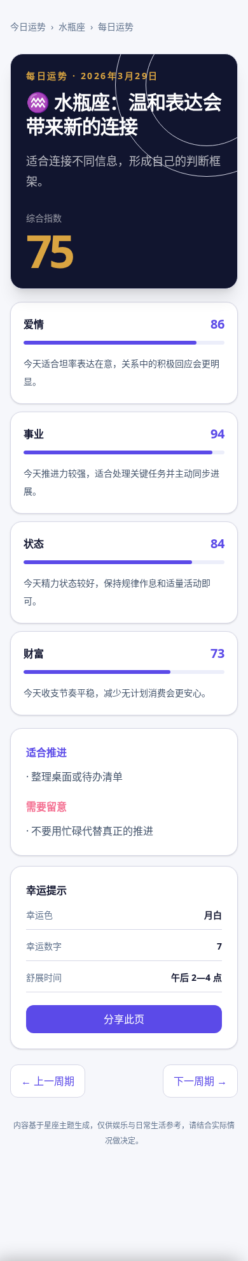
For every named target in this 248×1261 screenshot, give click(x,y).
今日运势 (28, 26)
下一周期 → (200, 1081)
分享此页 (124, 1019)
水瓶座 (72, 26)
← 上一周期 (47, 1081)
